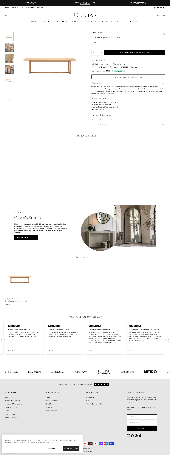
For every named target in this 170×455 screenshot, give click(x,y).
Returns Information (12, 407)
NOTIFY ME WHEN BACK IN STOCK (135, 53)
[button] (3, 340)
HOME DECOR (91, 21)
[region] (42, 443)
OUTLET (118, 21)
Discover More (26, 238)
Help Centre (30, 8)
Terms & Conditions (12, 418)
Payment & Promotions (13, 404)
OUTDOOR (45, 21)
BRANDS (106, 21)
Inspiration (90, 397)
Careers (48, 407)
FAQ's (7, 411)
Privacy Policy (10, 414)
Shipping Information (101, 115)
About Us (48, 404)
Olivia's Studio (97, 33)
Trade (7, 8)
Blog (88, 401)
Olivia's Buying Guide (94, 404)
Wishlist (40, 8)
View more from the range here (128, 77)
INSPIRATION (131, 21)
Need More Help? (99, 125)
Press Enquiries (51, 411)
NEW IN (34, 21)
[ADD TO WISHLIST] (163, 34)
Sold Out (23, 179)
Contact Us (9, 397)
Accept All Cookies (71, 448)
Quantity (95, 47)
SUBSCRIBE (142, 428)
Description (96, 83)
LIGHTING (75, 21)
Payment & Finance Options (104, 120)
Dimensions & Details (101, 99)
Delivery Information (12, 401)
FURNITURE (60, 21)
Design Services (17, 8)
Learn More (51, 448)
